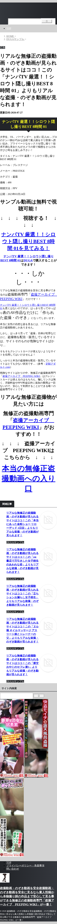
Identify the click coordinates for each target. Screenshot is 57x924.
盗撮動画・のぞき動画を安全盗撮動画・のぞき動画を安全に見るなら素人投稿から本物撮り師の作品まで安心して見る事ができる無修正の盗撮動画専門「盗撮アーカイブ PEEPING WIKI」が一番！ (27, 896)
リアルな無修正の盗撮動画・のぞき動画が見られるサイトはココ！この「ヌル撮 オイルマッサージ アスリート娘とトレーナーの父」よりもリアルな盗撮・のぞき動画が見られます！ (22, 630)
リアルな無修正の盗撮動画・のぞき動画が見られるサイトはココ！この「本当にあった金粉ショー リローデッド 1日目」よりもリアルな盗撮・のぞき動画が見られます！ (22, 524)
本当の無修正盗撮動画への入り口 (28, 478)
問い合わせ (12, 868)
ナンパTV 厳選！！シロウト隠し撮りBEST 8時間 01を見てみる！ (28, 241)
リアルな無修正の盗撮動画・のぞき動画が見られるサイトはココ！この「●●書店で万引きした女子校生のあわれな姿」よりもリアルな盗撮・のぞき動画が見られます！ (22, 561)
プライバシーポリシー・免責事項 (25, 865)
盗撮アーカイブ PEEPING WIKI (21, 376)
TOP (8, 28)
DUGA (28, 260)
